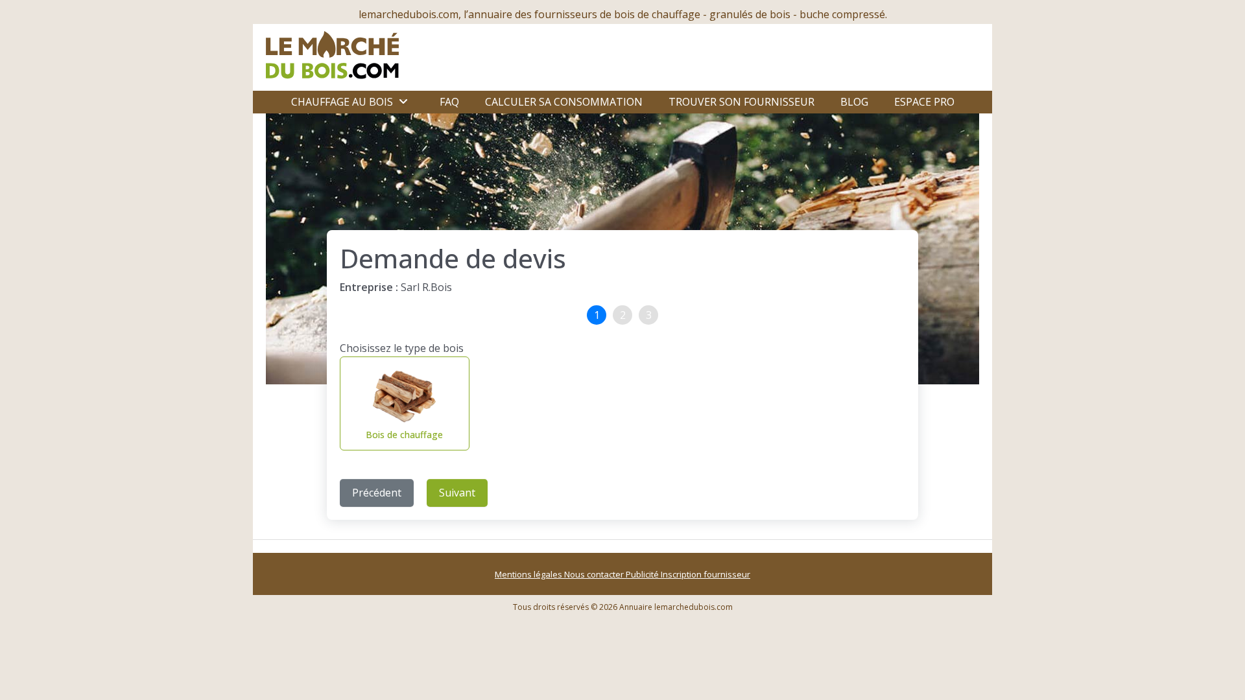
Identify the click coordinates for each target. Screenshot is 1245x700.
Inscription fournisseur (705, 574)
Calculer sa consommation (564, 102)
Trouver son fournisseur (741, 102)
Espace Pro (924, 102)
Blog (854, 102)
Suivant (457, 492)
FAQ (449, 102)
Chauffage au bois (342, 102)
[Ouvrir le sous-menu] (403, 101)
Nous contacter (595, 574)
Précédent (376, 492)
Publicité (643, 574)
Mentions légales (529, 574)
